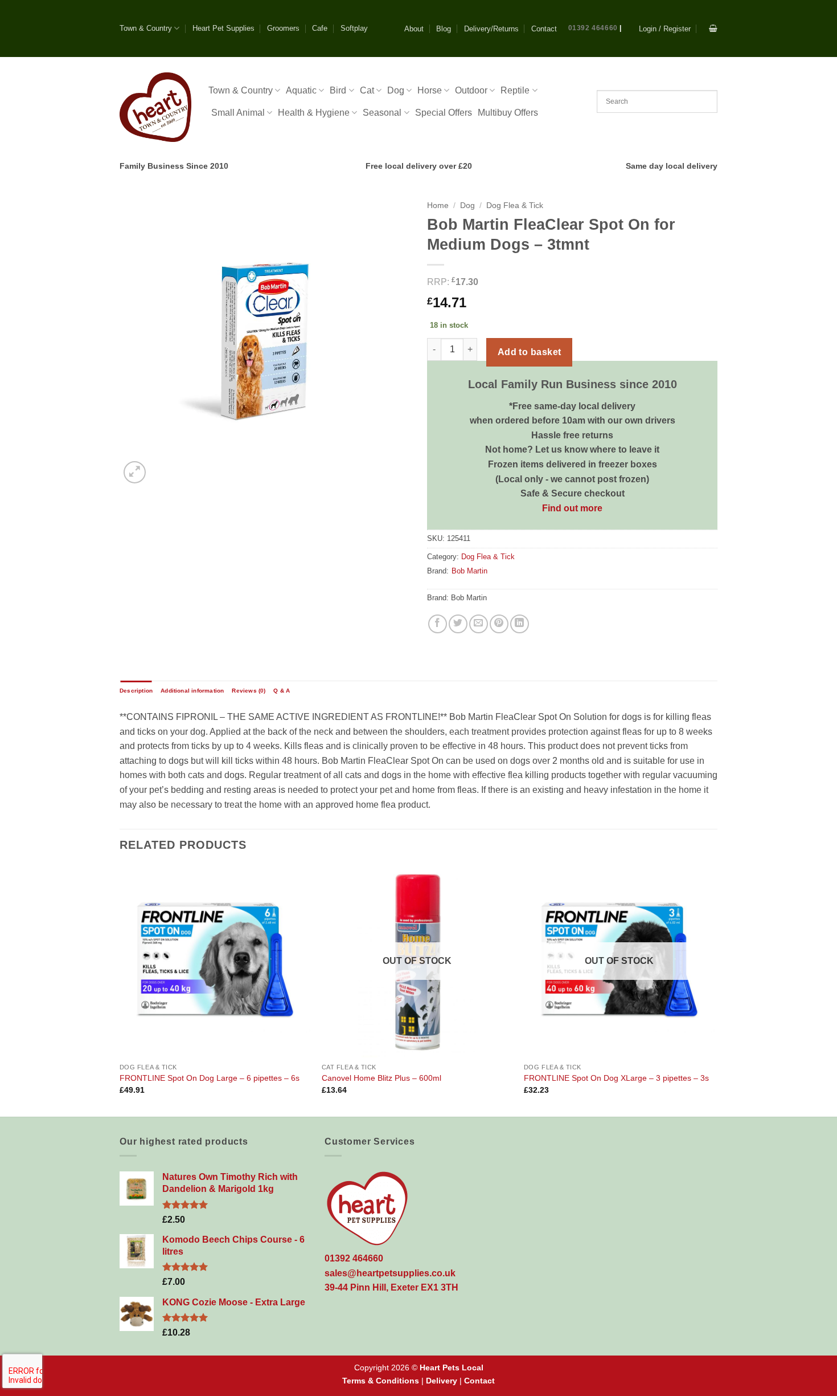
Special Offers (443, 112)
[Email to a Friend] (478, 623)
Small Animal (238, 112)
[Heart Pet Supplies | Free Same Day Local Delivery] (155, 107)
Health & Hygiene (314, 112)
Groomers (283, 28)
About (414, 29)
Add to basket (529, 352)
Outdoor (471, 90)
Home (438, 205)
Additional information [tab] (192, 690)
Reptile (515, 90)
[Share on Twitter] (458, 623)
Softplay (354, 28)
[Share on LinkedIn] (519, 623)
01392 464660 (593, 28)
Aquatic (301, 90)
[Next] (714, 990)
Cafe (319, 28)
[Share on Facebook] (437, 623)
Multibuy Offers (508, 112)
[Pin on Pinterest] (499, 623)
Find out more (572, 508)
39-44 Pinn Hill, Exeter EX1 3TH (391, 1287)
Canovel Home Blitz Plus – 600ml (381, 1077)
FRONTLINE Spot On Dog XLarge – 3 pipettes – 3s (616, 1077)
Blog (443, 29)
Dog (395, 90)
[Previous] (120, 990)
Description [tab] (136, 690)
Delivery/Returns (491, 29)
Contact (544, 29)
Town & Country (146, 28)
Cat (367, 90)
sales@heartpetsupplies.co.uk (390, 1273)
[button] (665, 29)
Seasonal (382, 112)
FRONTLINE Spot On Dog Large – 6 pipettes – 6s (209, 1077)
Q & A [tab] (281, 690)
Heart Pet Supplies (223, 28)
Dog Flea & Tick (514, 205)
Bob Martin (469, 571)
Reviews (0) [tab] (248, 690)
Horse (429, 90)
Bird (338, 90)
